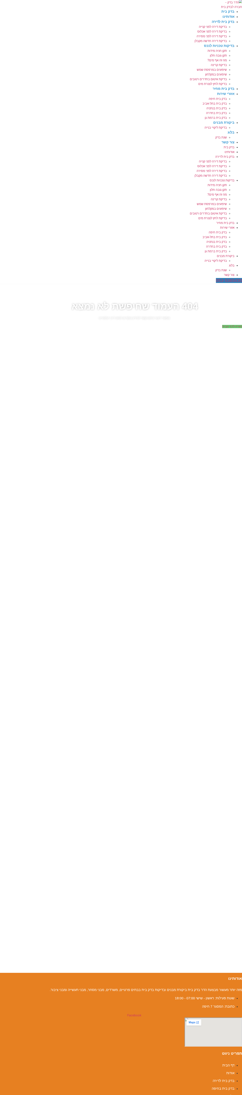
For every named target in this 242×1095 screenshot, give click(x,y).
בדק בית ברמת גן (216, 117)
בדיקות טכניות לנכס (219, 46)
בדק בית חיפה (218, 98)
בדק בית (227, 11)
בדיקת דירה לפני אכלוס (212, 31)
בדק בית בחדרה (216, 113)
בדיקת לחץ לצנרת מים (212, 83)
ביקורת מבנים (223, 122)
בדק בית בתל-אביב (214, 103)
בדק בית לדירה (223, 22)
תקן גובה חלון (218, 55)
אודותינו (228, 17)
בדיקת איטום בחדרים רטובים (208, 79)
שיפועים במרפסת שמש (212, 69)
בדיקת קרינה (219, 65)
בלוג (231, 132)
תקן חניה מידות (217, 50)
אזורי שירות (225, 94)
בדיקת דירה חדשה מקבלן (211, 41)
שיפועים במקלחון (216, 74)
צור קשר (228, 142)
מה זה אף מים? (217, 60)
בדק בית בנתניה (216, 108)
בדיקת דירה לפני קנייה (213, 26)
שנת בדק (221, 137)
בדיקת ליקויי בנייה (216, 127)
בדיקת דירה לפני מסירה (212, 36)
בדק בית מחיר (223, 89)
